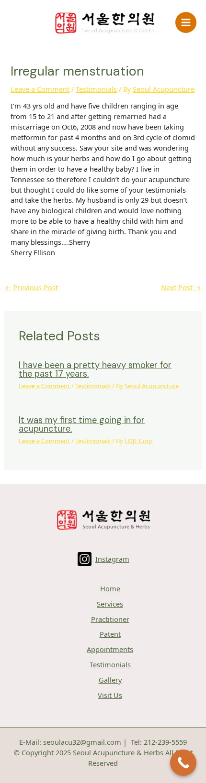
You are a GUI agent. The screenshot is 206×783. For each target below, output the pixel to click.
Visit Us (110, 695)
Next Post (181, 287)
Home (110, 588)
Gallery (110, 680)
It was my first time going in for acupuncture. (82, 424)
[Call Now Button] (183, 763)
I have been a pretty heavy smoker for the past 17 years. (95, 369)
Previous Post (31, 287)
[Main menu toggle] (185, 22)
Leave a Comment (40, 89)
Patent (110, 634)
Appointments (110, 649)
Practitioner (110, 619)
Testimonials (96, 89)
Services (110, 604)
